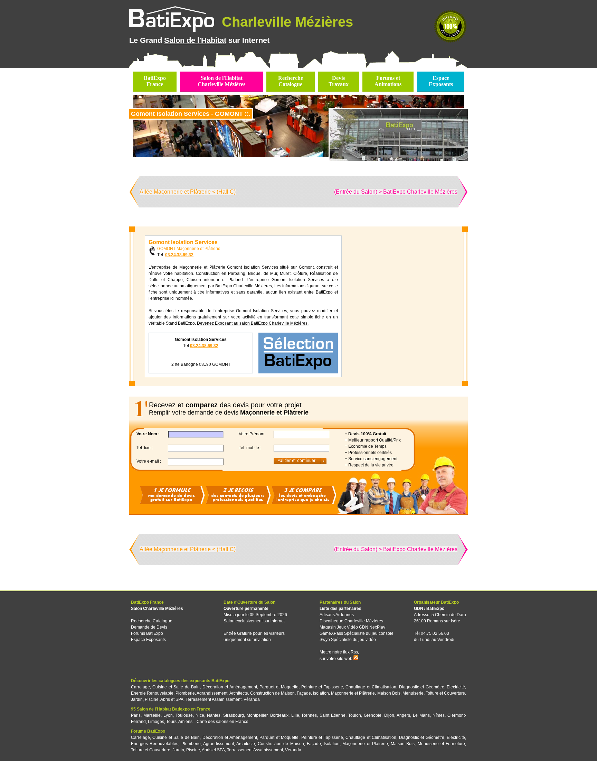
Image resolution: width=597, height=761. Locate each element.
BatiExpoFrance (155, 81)
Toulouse (184, 715)
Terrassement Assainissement (213, 699)
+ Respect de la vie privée (369, 465)
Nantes (213, 715)
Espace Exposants (148, 639)
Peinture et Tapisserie (322, 687)
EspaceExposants (441, 81)
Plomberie (185, 693)
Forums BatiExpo (147, 633)
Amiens (185, 721)
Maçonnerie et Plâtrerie (353, 693)
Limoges (156, 721)
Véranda (252, 699)
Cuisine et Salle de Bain (176, 687)
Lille (295, 715)
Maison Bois (388, 693)
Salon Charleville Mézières (157, 608)
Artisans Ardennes (337, 614)
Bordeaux (279, 715)
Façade (304, 693)
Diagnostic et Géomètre (421, 687)
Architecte (238, 693)
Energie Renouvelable (152, 693)
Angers (403, 715)
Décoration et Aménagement (229, 687)
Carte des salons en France (222, 721)
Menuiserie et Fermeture (441, 743)
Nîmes (439, 715)
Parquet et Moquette (278, 687)
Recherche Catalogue (151, 621)
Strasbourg (233, 715)
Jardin (137, 699)
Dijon (389, 715)
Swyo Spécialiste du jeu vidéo (348, 639)
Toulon (354, 715)
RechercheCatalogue (290, 81)
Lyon (168, 715)
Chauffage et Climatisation (370, 687)
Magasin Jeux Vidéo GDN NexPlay (352, 627)
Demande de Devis (149, 627)
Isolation (321, 693)
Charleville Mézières (285, 21)
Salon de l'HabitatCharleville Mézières (221, 81)
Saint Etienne (332, 715)
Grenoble (372, 715)
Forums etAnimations (388, 81)
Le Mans (421, 715)
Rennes (309, 715)
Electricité (456, 687)
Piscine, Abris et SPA (164, 699)
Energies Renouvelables (154, 743)
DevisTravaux (339, 81)
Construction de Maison (272, 693)
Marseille (152, 715)
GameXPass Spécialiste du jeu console (357, 633)
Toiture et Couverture (445, 693)
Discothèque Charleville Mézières (351, 621)
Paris (136, 715)
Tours (171, 721)
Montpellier (257, 715)
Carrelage (140, 687)
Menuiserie (413, 693)
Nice (200, 715)
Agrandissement (212, 693)
